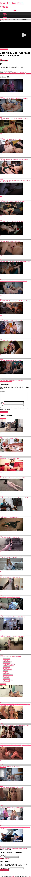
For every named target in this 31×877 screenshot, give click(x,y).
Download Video (4, 49)
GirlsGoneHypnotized (8, 665)
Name (2, 402)
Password (2, 857)
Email (2, 403)
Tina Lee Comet (22, 72)
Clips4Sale (5, 660)
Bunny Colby (7, 72)
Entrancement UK (7, 661)
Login (2, 858)
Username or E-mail (5, 868)
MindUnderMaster (7, 669)
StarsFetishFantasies (8, 675)
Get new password (5, 869)
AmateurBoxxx (6, 659)
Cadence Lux (15, 72)
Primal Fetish (6, 673)
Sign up (13, 876)
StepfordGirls (6, 676)
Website (2, 405)
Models (5, 17)
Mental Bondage (21, 73)
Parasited (5, 672)
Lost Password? (7, 858)
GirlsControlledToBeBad (9, 664)
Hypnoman (6, 69)
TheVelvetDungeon (7, 680)
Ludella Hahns (6, 667)
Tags (4, 15)
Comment (2, 391)
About (2, 60)
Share (6, 60)
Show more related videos (6, 381)
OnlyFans (5, 671)
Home (4, 13)
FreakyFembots (6, 663)
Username (2, 855)
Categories (5, 14)
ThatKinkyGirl (6, 19)
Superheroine (6, 677)
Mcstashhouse (6, 668)
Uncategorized (6, 681)
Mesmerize (28, 73)
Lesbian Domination (12, 73)
